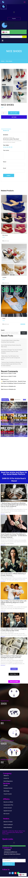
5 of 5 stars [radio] (11, 147)
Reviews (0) (6, 130)
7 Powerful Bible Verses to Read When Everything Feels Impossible (10, 341)
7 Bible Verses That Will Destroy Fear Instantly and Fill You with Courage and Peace (10, 357)
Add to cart (13, 112)
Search (2, 330)
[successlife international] (3, 2)
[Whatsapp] (18, 873)
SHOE (3, 318)
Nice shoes (5, 235)
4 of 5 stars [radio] (9, 147)
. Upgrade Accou (7, 810)
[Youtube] (15, 873)
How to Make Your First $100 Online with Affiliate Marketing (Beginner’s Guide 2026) (14, 602)
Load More (14, 668)
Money (20, 436)
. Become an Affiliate (8, 802)
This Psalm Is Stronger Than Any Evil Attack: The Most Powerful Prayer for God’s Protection (11, 351)
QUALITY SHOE (12, 373)
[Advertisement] (14, 452)
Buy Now (14, 117)
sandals (4, 277)
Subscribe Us (8, 864)
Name (5, 161)
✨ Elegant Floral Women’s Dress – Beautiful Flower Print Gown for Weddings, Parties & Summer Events (13, 382)
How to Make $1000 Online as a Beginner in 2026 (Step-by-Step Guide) (14, 629)
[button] (14, 12)
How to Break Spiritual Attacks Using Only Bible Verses (11, 345)
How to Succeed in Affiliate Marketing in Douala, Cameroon (13, 574)
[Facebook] (10, 873)
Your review (6, 150)
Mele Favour (4, 373)
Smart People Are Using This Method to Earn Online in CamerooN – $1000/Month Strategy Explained (14, 535)
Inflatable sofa (12, 386)
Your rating (6, 145)
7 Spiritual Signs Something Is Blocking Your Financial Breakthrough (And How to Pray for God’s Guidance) (11, 364)
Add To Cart (6, 240)
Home (2, 61)
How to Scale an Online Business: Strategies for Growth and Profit (11, 656)
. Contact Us (6, 778)
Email (4, 168)
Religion (3, 404)
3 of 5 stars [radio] (8, 147)
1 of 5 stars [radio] (4, 147)
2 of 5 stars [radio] (6, 147)
